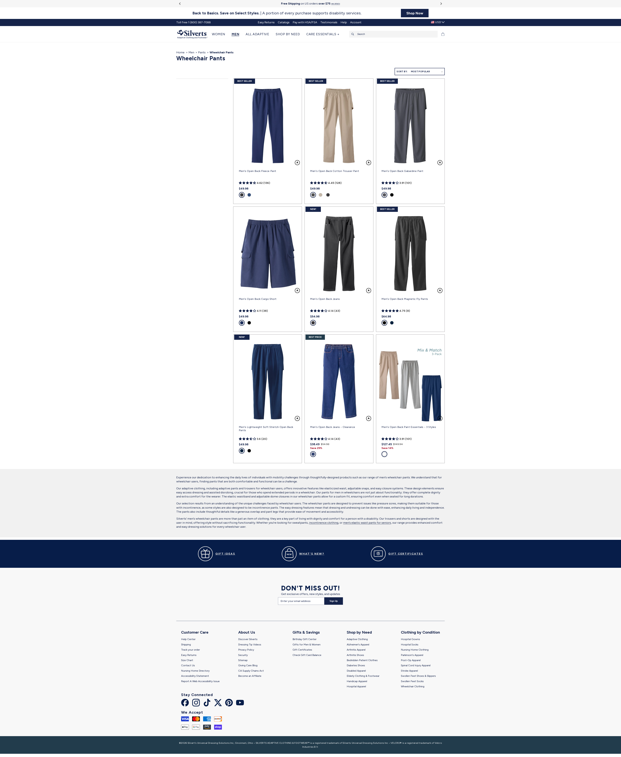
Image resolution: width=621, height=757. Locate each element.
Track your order (190, 649)
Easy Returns (188, 655)
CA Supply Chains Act (251, 670)
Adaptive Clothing (357, 639)
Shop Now (414, 13)
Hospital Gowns (410, 639)
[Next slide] (441, 3)
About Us (246, 632)
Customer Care (194, 632)
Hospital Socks (409, 644)
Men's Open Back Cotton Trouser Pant (334, 171)
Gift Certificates (302, 649)
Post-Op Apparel (411, 660)
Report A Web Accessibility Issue (200, 681)
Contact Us (188, 665)
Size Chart (187, 660)
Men (191, 52)
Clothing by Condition (420, 632)
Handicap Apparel (357, 681)
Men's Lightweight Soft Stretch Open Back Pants (266, 428)
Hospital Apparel (356, 686)
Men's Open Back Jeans (325, 298)
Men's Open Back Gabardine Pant (402, 171)
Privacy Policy (246, 649)
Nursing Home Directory (195, 670)
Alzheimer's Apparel (358, 644)
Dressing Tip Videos (249, 644)
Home (180, 52)
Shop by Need (359, 632)
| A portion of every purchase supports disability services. (276, 13)
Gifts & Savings (306, 632)
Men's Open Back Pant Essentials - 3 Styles (408, 427)
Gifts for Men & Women (307, 644)
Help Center (188, 639)
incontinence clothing (323, 522)
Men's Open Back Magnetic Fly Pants (404, 298)
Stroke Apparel (409, 670)
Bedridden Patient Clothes (362, 660)
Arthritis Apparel (356, 649)
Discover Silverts (247, 639)
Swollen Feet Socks (412, 681)
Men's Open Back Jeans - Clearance (332, 427)
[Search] (353, 34)
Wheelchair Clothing (412, 686)
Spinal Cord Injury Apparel (415, 665)
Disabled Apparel (356, 670)
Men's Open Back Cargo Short (258, 298)
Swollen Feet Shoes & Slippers (418, 675)
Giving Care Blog (247, 665)
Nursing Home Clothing (415, 649)
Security (243, 655)
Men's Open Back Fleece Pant (257, 171)
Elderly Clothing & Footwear (363, 675)
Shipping (186, 644)
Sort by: (402, 71)
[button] (220, 34)
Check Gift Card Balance (307, 655)
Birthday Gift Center (304, 639)
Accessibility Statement (195, 675)
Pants (202, 52)
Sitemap (243, 660)
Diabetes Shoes (356, 665)
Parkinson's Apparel (412, 655)
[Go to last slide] (180, 3)
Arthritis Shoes (355, 655)
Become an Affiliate (249, 675)
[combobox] (393, 34)
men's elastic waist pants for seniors (367, 522)
